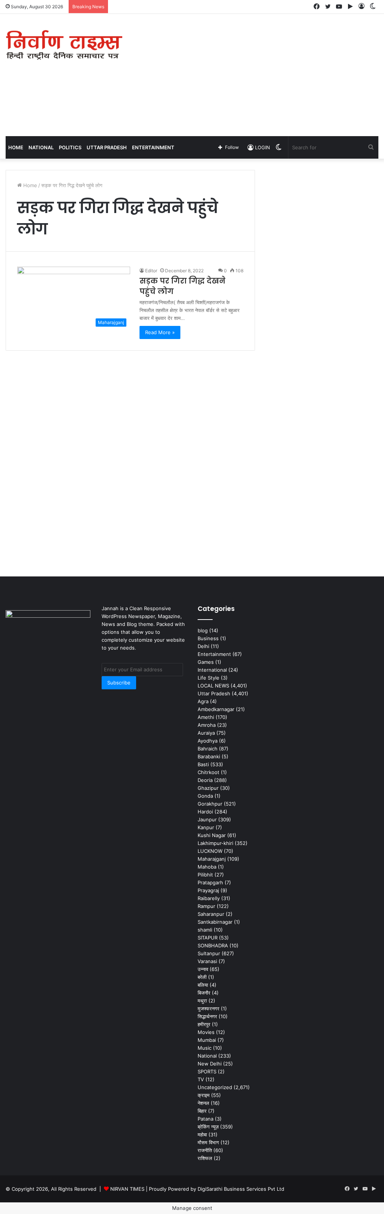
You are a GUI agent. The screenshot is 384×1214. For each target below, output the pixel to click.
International (212, 670)
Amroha (207, 725)
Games (206, 662)
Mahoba (207, 867)
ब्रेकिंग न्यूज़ (208, 1127)
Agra (203, 701)
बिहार (202, 1111)
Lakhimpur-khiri (215, 843)
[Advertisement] (259, 73)
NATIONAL (41, 147)
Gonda (205, 796)
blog (203, 630)
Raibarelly (209, 898)
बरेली (202, 977)
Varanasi (207, 961)
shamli (205, 930)
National (207, 1056)
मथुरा (202, 1001)
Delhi (203, 646)
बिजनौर (204, 993)
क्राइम (204, 1095)
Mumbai (207, 1040)
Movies (206, 1032)
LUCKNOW (210, 851)
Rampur (206, 906)
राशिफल (205, 1158)
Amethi (206, 717)
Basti (203, 764)
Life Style (208, 678)
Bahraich (208, 749)
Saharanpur (211, 914)
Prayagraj (208, 890)
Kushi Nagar (212, 835)
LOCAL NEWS (213, 686)
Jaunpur (207, 819)
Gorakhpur (210, 804)
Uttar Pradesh (214, 693)
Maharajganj (212, 859)
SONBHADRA (213, 945)
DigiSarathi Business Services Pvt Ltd (241, 1189)
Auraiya (206, 733)
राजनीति (205, 1150)
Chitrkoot (208, 772)
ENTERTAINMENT (153, 147)
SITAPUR (208, 938)
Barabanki (209, 756)
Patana (205, 1119)
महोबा (202, 1134)
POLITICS (70, 147)
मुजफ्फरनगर (208, 1008)
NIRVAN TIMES (127, 1189)
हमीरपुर (204, 1024)
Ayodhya (208, 741)
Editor (151, 270)
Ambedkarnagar (216, 709)
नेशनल (203, 1103)
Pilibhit (205, 875)
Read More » (160, 332)
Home (15, 147)
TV (201, 1079)
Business (208, 638)
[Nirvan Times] (64, 45)
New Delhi (210, 1064)
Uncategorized (215, 1087)
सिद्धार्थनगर (207, 1016)
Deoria (205, 780)
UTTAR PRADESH (107, 147)
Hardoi (205, 812)
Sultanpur (209, 953)
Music (205, 1048)
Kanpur (206, 827)
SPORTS (207, 1071)
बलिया (203, 985)
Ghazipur (208, 788)
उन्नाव (203, 969)
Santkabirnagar (215, 922)
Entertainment (214, 654)
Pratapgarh (210, 882)
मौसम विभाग (208, 1142)
